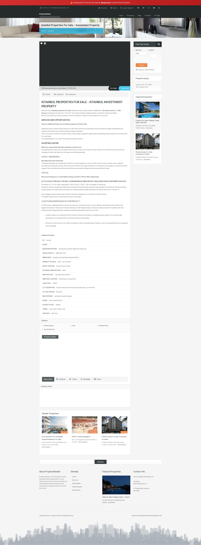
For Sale (157, 15)
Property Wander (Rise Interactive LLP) (150, 515)
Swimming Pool (49, 329)
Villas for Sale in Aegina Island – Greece (116, 497)
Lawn (73, 325)
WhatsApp (86, 379)
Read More (149, 128)
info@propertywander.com (60, 8)
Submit (115, 8)
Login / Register (128, 8)
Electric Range (48, 325)
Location (151, 50)
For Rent (148, 15)
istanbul (50, 31)
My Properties (76, 483)
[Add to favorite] (41, 44)
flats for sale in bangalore (81, 437)
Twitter (74, 379)
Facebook (62, 379)
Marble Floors (103, 325)
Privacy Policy (76, 490)
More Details (46, 447)
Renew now (105, 3)
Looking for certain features (145, 69)
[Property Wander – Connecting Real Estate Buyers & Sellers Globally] (48, 15)
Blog (139, 15)
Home (121, 15)
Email (99, 379)
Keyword (138, 50)
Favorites (104, 8)
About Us (75, 480)
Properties (130, 15)
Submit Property (77, 487)
